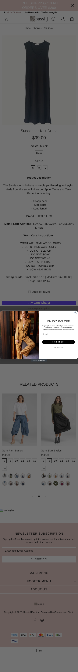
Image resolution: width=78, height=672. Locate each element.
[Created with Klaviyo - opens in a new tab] (39, 360)
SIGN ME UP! (58, 342)
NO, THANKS (58, 348)
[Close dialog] (76, 313)
